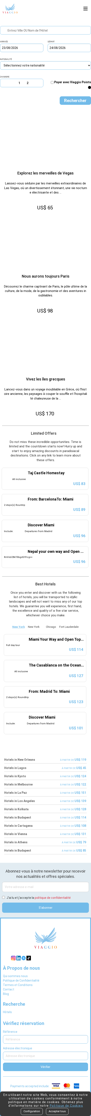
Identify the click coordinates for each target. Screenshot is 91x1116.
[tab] (43, 626)
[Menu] (86, 9)
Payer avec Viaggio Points (72, 82)
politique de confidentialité (53, 897)
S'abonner (45, 907)
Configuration (31, 1111)
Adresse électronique (17, 1048)
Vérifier (45, 1067)
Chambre (4, 77)
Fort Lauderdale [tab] (69, 626)
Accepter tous (57, 1111)
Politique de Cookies (66, 1105)
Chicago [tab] (51, 626)
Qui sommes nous (15, 976)
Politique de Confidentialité (21, 980)
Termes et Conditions (18, 985)
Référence (10, 1031)
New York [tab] (18, 626)
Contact (8, 989)
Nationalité (6, 59)
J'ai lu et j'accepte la (39, 897)
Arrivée (4, 42)
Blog (6, 994)
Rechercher (75, 100)
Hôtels (7, 1012)
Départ (51, 42)
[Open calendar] (41, 48)
